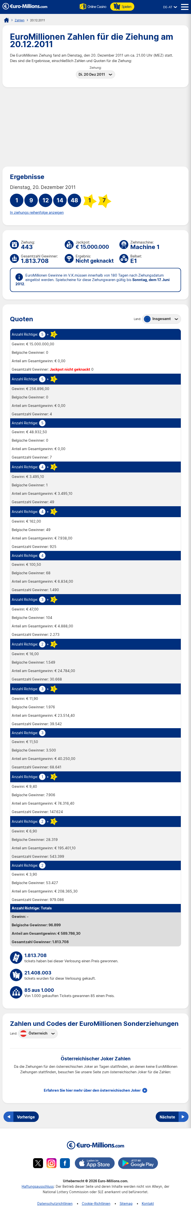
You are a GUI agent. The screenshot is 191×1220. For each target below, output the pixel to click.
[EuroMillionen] (24, 8)
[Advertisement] (95, 127)
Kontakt (148, 1203)
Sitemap (126, 1203)
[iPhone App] (95, 1164)
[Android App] (138, 1164)
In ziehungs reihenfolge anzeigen (37, 212)
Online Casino (97, 6)
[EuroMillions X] (38, 1164)
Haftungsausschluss (38, 1186)
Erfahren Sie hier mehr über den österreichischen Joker (92, 1090)
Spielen (126, 6)
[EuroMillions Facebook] (65, 1164)
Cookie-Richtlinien (96, 1203)
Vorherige (26, 1116)
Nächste (167, 1116)
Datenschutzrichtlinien (55, 1203)
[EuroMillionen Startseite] (6, 20)
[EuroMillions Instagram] (51, 1164)
